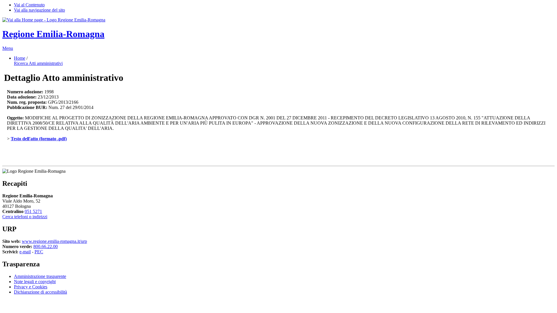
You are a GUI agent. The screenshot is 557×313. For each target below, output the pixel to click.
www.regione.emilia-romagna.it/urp (54, 241)
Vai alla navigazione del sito (39, 10)
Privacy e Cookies (30, 286)
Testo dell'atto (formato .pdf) (39, 138)
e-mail (25, 251)
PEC (39, 251)
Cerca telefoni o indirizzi (24, 216)
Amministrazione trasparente (40, 276)
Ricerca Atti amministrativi (38, 63)
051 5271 (33, 211)
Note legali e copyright (35, 281)
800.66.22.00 (45, 246)
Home (19, 58)
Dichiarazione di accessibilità (40, 292)
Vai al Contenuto (29, 4)
